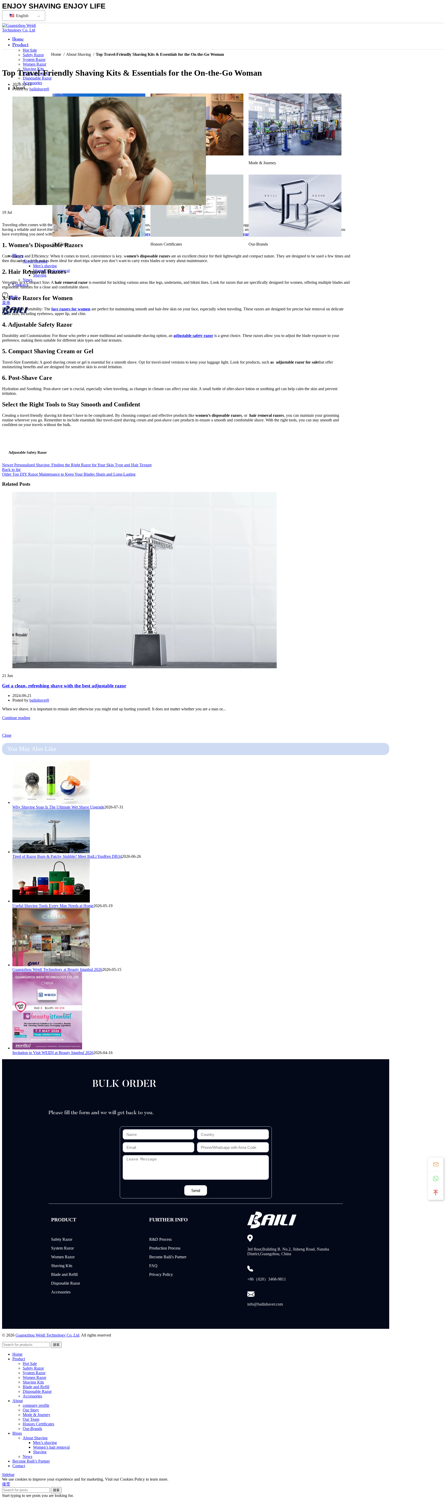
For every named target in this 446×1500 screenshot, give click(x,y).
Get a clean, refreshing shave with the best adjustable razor (64, 685)
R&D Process (160, 1239)
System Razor (34, 59)
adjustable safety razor (28, 452)
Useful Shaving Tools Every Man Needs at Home (52, 906)
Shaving (39, 1452)
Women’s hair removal (51, 1447)
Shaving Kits (61, 1265)
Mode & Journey (36, 1414)
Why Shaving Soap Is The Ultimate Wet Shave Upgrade (58, 807)
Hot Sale (30, 1363)
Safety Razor (61, 1239)
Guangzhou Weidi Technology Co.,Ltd (47, 1335)
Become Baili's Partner (167, 1257)
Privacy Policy (161, 1274)
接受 (6, 1484)
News (27, 280)
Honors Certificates (38, 1424)
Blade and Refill (64, 1274)
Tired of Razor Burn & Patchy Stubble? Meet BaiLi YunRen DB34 (67, 856)
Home (56, 54)
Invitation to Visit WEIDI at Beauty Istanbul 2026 (52, 1052)
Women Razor (34, 64)
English (21, 15)
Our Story (31, 1410)
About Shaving (79, 54)
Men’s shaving (45, 266)
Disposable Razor (37, 78)
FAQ (153, 1265)
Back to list (11, 469)
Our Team (31, 1419)
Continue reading (16, 718)
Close (6, 735)
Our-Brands (32, 1428)
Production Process (164, 1248)
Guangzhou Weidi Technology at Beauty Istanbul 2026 (57, 969)
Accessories (32, 83)
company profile (36, 1405)
